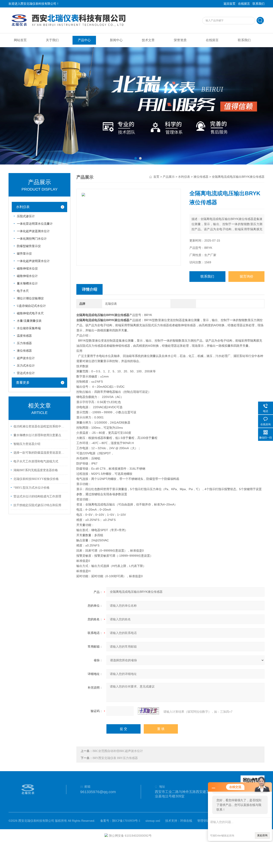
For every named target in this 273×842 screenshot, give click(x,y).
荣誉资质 (180, 40)
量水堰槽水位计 (27, 283)
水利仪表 (23, 207)
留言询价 (246, 276)
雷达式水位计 (26, 373)
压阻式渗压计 (26, 216)
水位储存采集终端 (29, 328)
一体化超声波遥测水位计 (33, 231)
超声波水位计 (26, 358)
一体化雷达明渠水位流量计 (35, 223)
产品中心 (84, 40)
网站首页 (20, 40)
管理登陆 (203, 820)
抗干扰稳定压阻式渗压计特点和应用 (37, 505)
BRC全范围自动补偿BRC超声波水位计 (118, 751)
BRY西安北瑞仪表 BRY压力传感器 (115, 758)
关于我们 (52, 40)
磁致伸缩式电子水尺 (30, 313)
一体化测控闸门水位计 (32, 238)
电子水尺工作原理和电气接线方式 (35, 461)
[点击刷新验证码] (148, 711)
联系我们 (258, 3)
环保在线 (186, 820)
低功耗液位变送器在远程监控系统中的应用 (40, 426)
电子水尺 (23, 291)
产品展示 (169, 176)
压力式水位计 (26, 365)
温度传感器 (24, 335)
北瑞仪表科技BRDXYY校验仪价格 (36, 479)
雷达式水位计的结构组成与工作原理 (37, 496)
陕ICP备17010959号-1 (126, 820)
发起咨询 (262, 835)
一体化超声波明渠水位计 (33, 261)
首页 (156, 176)
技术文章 (148, 40)
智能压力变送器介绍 (26, 444)
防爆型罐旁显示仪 (29, 246)
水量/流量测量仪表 (29, 320)
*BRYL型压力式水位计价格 (31, 487)
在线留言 (244, 3)
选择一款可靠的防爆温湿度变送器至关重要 (40, 452)
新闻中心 (116, 40)
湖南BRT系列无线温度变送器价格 (35, 470)
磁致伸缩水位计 (27, 276)
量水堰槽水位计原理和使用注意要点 (37, 435)
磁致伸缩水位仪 (27, 268)
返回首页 (229, 3)
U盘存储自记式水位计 (31, 305)
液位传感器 (24, 350)
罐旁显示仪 (24, 253)
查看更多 (23, 382)
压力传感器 (24, 343)
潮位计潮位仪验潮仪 (30, 298)
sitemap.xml (152, 820)
